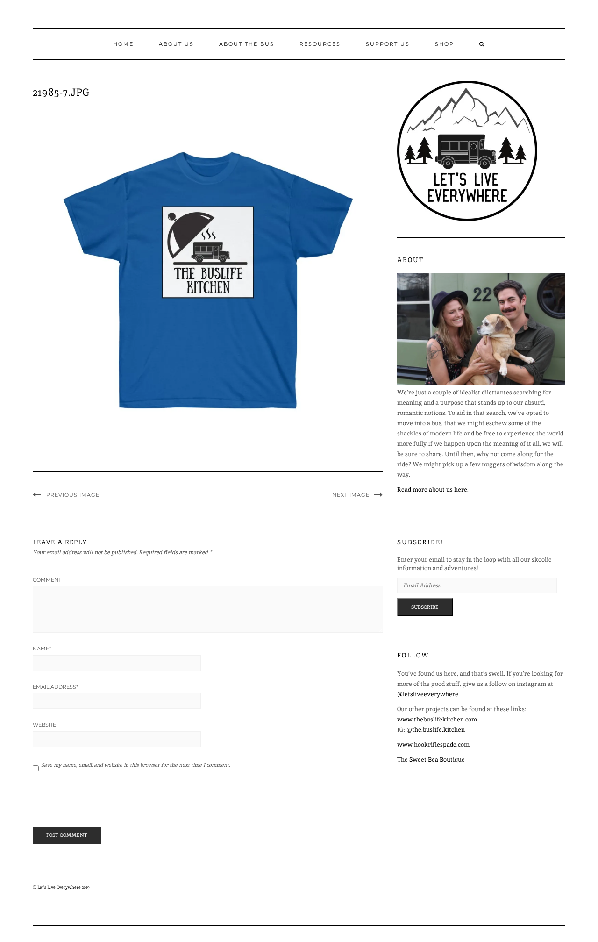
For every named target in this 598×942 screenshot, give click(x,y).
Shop (444, 44)
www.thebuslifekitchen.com (437, 719)
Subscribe (425, 607)
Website (44, 724)
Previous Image (73, 495)
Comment (47, 580)
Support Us (388, 44)
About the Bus (246, 44)
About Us (176, 44)
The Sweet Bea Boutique (431, 760)
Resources (320, 44)
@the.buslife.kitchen (435, 730)
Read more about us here (432, 489)
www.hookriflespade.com (433, 745)
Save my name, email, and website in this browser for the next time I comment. (135, 765)
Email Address (55, 687)
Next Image (351, 495)
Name (42, 648)
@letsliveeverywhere (427, 694)
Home (123, 44)
